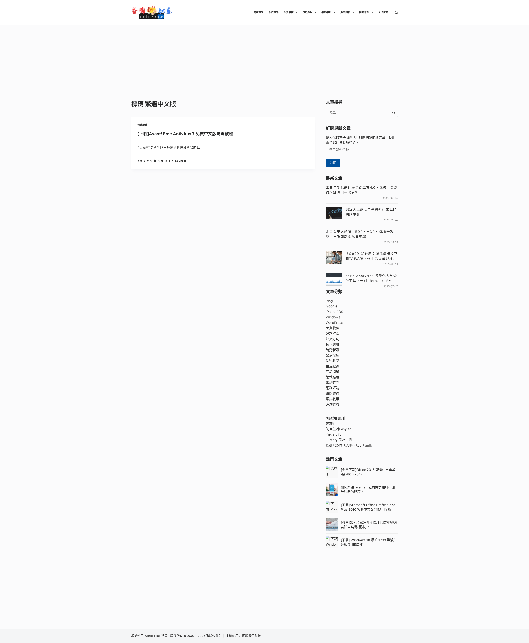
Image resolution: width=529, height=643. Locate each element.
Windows (333, 317)
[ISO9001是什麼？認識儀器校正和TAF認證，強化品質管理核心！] (334, 257)
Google (331, 306)
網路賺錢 (332, 393)
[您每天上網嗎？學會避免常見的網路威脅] (334, 213)
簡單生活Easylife (338, 429)
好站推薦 (332, 333)
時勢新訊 (332, 350)
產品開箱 (345, 12)
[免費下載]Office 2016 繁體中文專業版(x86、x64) (368, 472)
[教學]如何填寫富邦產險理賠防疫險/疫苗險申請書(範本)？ (369, 524)
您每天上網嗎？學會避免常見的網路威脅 (371, 211)
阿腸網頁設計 (336, 418)
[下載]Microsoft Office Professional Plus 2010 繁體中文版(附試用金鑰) (368, 507)
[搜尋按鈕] (394, 113)
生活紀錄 (332, 366)
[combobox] (358, 113)
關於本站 (364, 12)
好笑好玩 (332, 339)
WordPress (334, 323)
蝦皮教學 (274, 12)
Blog (329, 301)
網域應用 (332, 377)
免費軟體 (289, 12)
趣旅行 (331, 423)
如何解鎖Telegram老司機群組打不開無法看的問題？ (368, 489)
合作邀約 (383, 12)
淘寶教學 (258, 12)
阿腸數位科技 (252, 636)
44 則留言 (180, 161)
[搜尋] (396, 12)
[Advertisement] (264, 56)
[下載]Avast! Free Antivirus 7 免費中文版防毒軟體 (185, 133)
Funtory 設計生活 (339, 440)
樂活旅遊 (332, 355)
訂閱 (333, 163)
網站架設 (326, 12)
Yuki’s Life (333, 434)
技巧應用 (307, 12)
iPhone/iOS (334, 312)
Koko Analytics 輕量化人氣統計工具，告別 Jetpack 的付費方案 (371, 278)
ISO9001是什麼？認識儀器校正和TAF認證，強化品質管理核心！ (372, 256)
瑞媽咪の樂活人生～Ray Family (349, 445)
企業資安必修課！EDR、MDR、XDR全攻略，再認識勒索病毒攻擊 (360, 234)
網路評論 (332, 388)
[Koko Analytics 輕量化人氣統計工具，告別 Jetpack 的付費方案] (334, 279)
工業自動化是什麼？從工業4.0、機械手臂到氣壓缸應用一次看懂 (362, 189)
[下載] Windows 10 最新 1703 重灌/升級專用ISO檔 (368, 542)
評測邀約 (332, 404)
